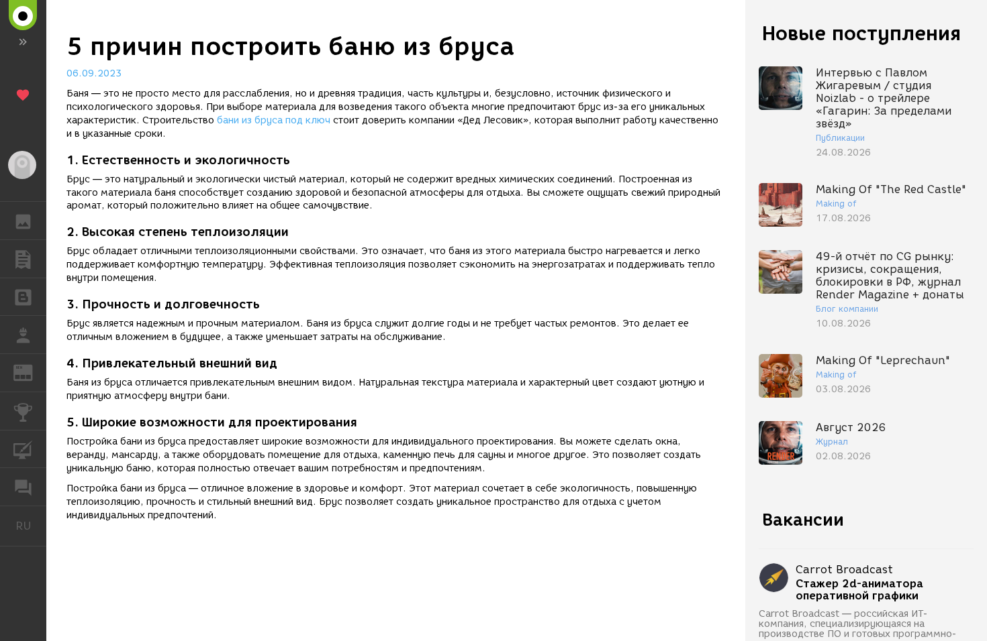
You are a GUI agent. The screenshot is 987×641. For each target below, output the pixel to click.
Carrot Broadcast (844, 569)
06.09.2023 (94, 73)
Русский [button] (30, 525)
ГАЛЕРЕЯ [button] (23, 220)
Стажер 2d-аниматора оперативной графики (859, 590)
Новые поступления (861, 33)
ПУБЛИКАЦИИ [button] (23, 259)
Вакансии (803, 520)
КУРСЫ (23, 449)
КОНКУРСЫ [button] (23, 411)
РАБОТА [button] (23, 334)
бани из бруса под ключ (273, 120)
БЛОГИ (23, 297)
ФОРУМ (23, 487)
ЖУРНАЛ (31, 371)
